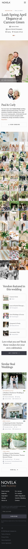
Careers (17, 500)
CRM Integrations (20, 496)
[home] (6, 2)
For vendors (18, 493)
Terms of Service (5, 534)
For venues (18, 491)
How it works (5, 491)
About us (4, 500)
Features (4, 493)
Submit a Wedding (20, 498)
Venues (3, 498)
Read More (4, 119)
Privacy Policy (5, 537)
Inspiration (4, 496)
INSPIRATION (8, 10)
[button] (24, 2)
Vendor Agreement (6, 543)
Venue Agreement (6, 540)
